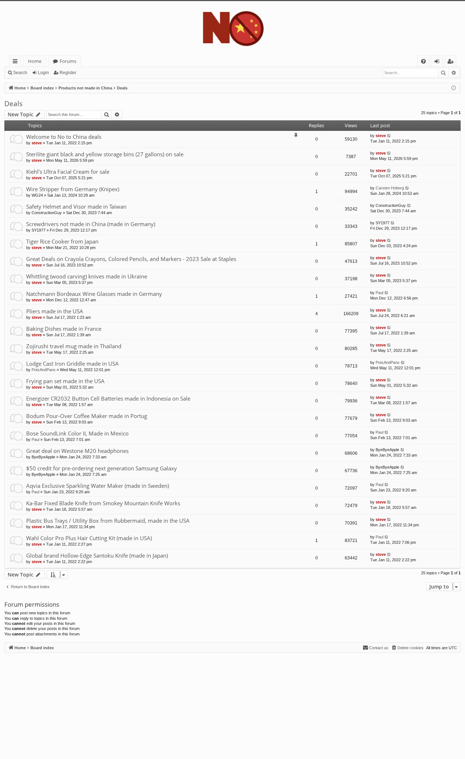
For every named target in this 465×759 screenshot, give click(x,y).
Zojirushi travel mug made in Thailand (73, 346)
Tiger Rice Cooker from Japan (62, 241)
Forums (68, 61)
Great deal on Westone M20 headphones (77, 450)
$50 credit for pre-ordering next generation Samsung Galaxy (101, 468)
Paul (379, 292)
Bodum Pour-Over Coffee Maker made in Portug (86, 415)
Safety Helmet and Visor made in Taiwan (76, 206)
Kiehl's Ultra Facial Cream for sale (67, 171)
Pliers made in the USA (54, 311)
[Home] (232, 28)
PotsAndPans (44, 370)
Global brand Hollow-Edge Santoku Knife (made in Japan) (97, 555)
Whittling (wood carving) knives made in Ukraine (86, 276)
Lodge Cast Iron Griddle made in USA (72, 363)
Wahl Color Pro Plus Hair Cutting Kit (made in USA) (89, 538)
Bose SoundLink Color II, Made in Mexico (77, 433)
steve (37, 143)
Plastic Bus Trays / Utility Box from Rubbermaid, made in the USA (108, 520)
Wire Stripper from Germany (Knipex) (72, 189)
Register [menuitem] (452, 62)
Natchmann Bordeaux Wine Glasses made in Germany (94, 293)
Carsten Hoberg (390, 188)
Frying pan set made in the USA (65, 381)
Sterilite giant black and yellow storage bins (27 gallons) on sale (104, 154)
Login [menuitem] (438, 62)
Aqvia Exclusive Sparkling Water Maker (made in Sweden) (97, 485)
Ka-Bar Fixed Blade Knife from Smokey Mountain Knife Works (103, 503)
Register (68, 72)
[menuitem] (423, 61)
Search (20, 72)
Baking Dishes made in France (63, 328)
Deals (13, 103)
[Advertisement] (222, 704)
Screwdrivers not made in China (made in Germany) (90, 224)
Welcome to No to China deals (63, 136)
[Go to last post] (389, 135)
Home (34, 61)
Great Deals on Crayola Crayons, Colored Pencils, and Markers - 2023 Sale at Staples (131, 258)
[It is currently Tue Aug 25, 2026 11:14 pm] (453, 88)
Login (43, 72)
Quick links (16, 62)
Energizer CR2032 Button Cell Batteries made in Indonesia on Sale (108, 398)
